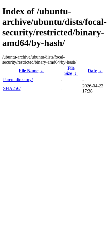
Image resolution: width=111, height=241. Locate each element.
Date (92, 70)
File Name (28, 70)
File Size (69, 71)
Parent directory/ (18, 79)
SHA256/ (11, 88)
